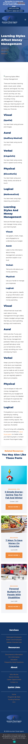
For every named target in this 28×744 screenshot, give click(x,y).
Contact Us (14, 682)
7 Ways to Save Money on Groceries (14, 543)
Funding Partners (14, 699)
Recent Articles (14, 677)
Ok (14, 741)
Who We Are (14, 674)
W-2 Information (14, 657)
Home (14, 694)
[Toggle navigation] (22, 19)
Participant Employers (14, 637)
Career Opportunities (14, 679)
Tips (18, 489)
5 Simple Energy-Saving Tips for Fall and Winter (14, 495)
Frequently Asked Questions (14, 662)
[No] (26, 738)
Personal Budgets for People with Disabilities (14, 593)
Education (14, 659)
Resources (4, 53)
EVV (14, 702)
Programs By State (14, 697)
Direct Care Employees (14, 640)
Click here (21, 3)
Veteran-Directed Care (14, 642)
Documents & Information (14, 654)
